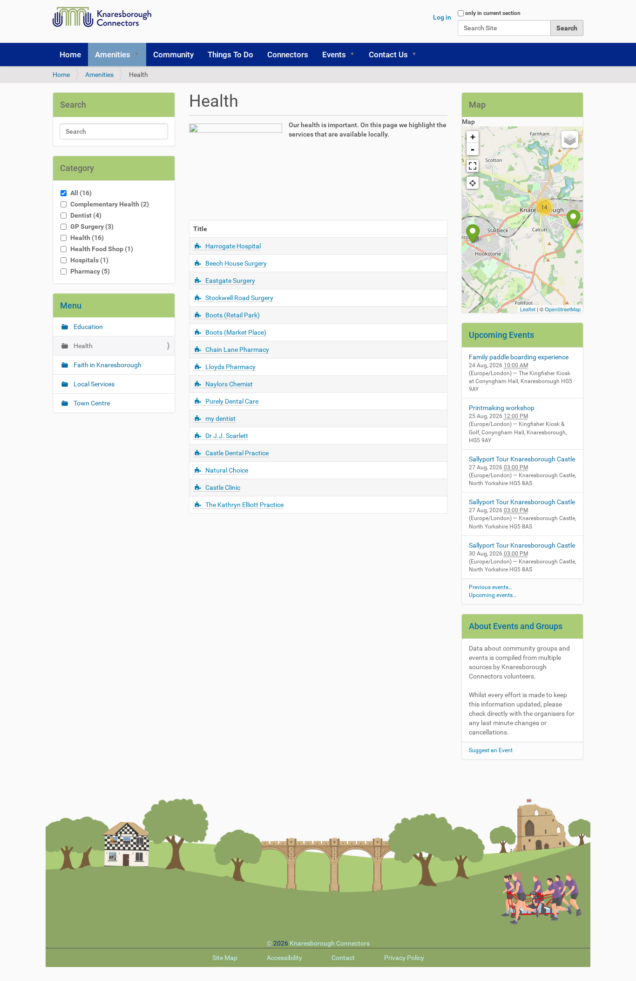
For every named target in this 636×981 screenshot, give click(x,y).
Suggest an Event (491, 750)
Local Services (93, 384)
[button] (139, 54)
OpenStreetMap (563, 309)
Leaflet (527, 309)
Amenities (112, 54)
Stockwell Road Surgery (239, 298)
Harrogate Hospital (233, 246)
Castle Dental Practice (237, 453)
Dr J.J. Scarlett (226, 435)
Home (70, 54)
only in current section (493, 13)
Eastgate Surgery (230, 280)
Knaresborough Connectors (330, 943)
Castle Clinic (222, 487)
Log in (442, 17)
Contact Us (388, 54)
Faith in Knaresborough (107, 365)
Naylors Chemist (229, 384)
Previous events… (490, 587)
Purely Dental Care (231, 401)
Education (87, 326)
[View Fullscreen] (473, 166)
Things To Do (230, 54)
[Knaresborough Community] (104, 17)
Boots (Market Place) (235, 332)
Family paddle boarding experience (518, 357)
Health (82, 346)
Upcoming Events (501, 335)
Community (173, 54)
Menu (70, 305)
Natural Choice (226, 470)
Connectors (287, 54)
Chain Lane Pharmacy (237, 349)
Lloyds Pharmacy (230, 366)
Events (334, 54)
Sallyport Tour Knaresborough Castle (522, 459)
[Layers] (570, 139)
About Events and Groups (515, 626)
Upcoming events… (492, 595)
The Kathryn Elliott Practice (244, 504)
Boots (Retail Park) (232, 315)
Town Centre (91, 403)
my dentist (220, 418)
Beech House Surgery (236, 263)
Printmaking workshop (502, 408)
